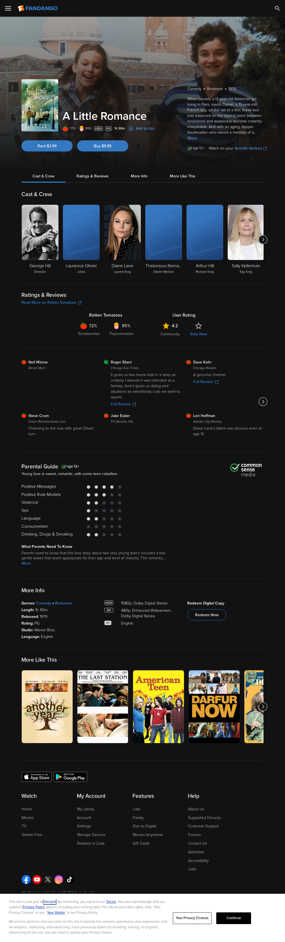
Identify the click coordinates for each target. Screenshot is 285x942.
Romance (63, 603)
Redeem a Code (91, 843)
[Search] (277, 8)
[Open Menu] (8, 8)
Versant (50, 902)
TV (24, 826)
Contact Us (197, 843)
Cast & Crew (43, 176)
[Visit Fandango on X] (48, 879)
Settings (84, 826)
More (192, 138)
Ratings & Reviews (93, 176)
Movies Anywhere (148, 834)
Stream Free (32, 834)
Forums (194, 834)
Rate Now (198, 334)
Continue (234, 918)
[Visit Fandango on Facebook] (26, 879)
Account (84, 817)
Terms (111, 902)
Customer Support (203, 826)
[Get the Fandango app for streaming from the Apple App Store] (36, 777)
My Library (85, 809)
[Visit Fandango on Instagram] (58, 879)
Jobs (192, 869)
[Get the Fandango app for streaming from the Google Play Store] (70, 777)
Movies (28, 817)
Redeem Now (206, 615)
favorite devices (248, 148)
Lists (136, 809)
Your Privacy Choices (192, 918)
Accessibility (198, 860)
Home (27, 809)
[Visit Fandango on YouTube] (37, 879)
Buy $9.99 (102, 146)
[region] (142, 918)
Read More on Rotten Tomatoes (48, 302)
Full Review (121, 404)
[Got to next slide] (263, 239)
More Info (139, 176)
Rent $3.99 (47, 146)
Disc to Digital (144, 826)
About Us (196, 809)
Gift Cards (141, 843)
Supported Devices (204, 817)
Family (138, 817)
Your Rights (56, 912)
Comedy (43, 603)
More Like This (182, 176)
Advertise (196, 852)
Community (170, 334)
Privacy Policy (34, 907)
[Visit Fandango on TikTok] (69, 879)
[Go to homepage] (38, 8)
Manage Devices (91, 834)
